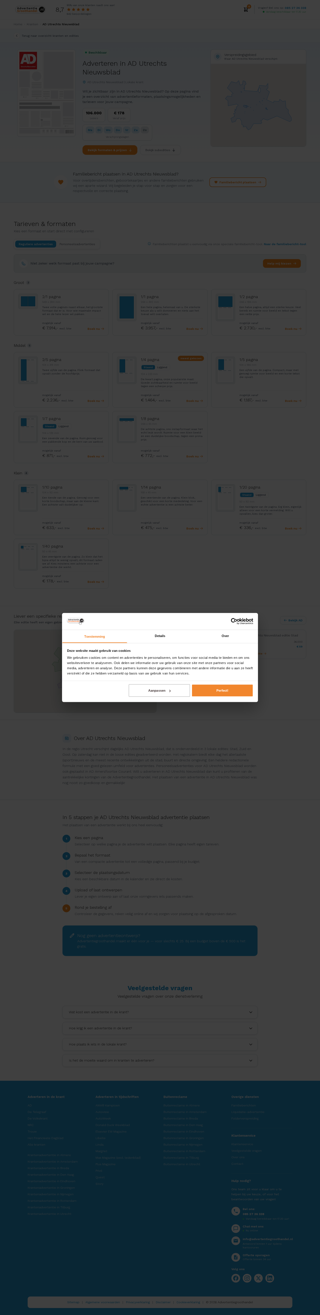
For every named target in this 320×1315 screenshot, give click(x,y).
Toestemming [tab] (94, 636)
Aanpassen (156, 690)
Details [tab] (160, 635)
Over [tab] (225, 635)
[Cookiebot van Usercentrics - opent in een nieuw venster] (234, 621)
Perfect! (222, 690)
